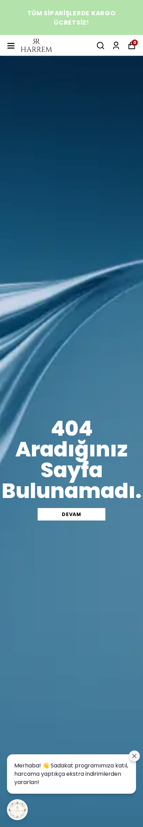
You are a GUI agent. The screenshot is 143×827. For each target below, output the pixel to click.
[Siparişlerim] (116, 45)
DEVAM (71, 514)
